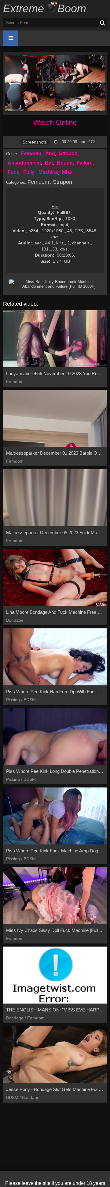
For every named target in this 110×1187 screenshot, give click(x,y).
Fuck (13, 172)
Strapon (68, 153)
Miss (67, 172)
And (50, 153)
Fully (29, 172)
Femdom (31, 153)
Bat (49, 162)
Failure (85, 162)
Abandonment (24, 162)
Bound (65, 162)
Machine (48, 172)
